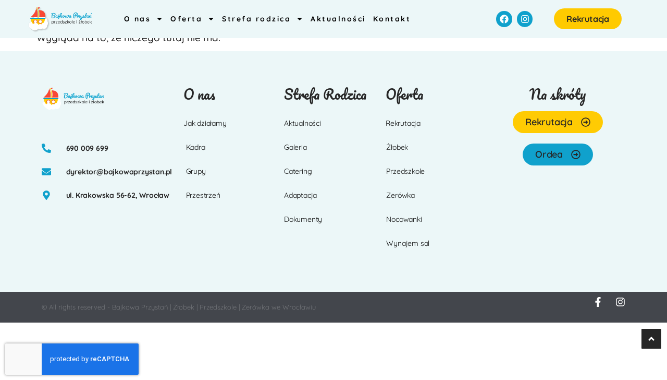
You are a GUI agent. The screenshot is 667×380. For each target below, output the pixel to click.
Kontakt (392, 18)
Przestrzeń (203, 195)
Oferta (186, 18)
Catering (298, 171)
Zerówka (400, 195)
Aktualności (338, 18)
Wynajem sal (407, 243)
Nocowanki (404, 219)
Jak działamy (205, 123)
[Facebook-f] (598, 302)
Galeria (295, 147)
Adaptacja (300, 195)
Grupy (196, 171)
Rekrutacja (403, 123)
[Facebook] (504, 19)
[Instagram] (525, 19)
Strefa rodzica (256, 18)
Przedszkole (405, 171)
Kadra (195, 147)
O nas (137, 18)
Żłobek (397, 147)
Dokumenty (303, 219)
